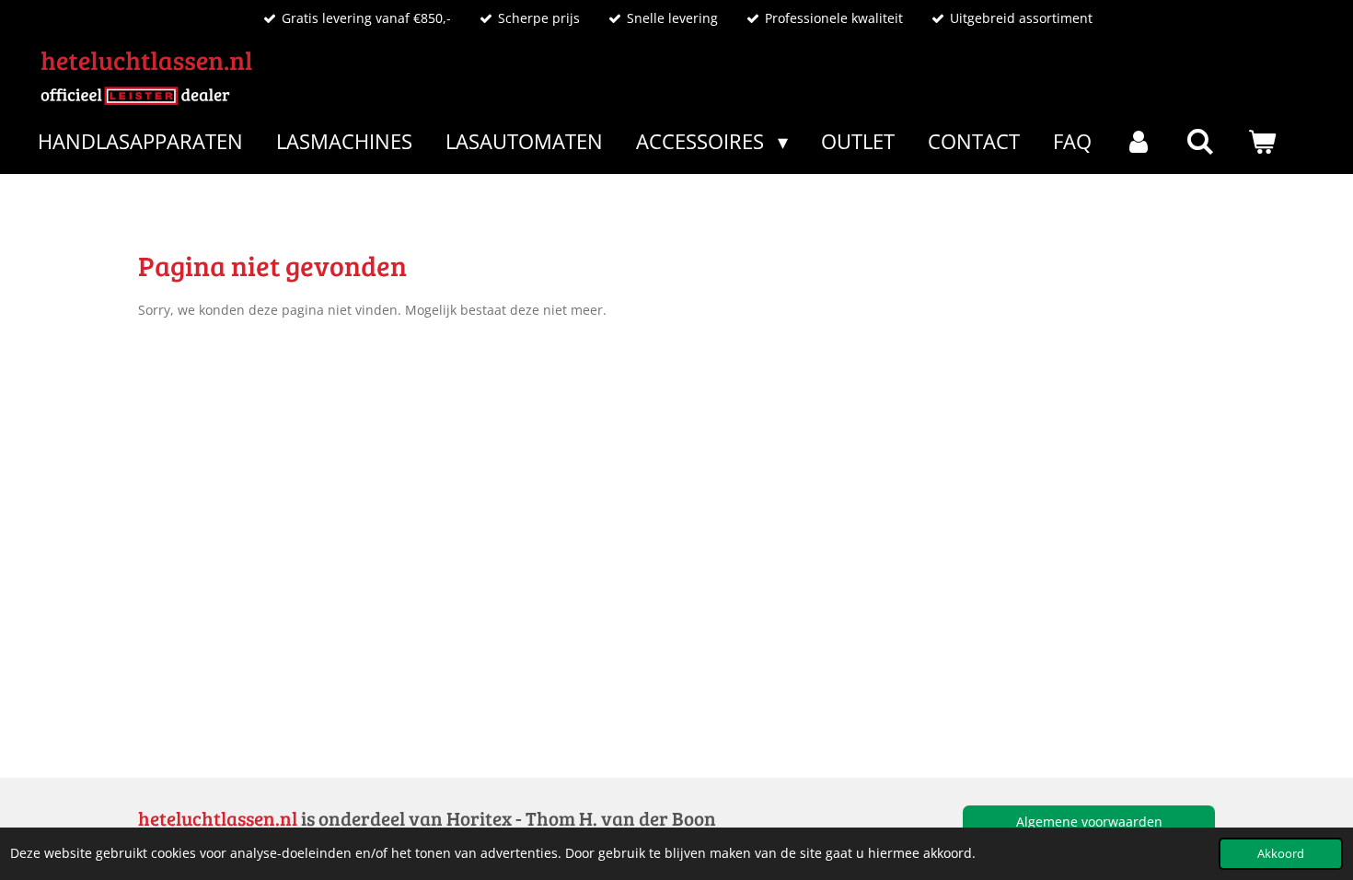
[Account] (1139, 141)
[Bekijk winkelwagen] (1261, 141)
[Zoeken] (1200, 141)
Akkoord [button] (1280, 854)
